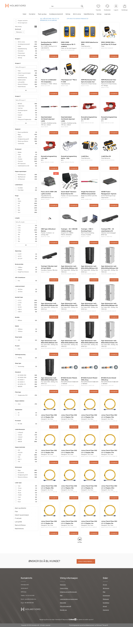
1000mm (20, 329)
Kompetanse (106, 595)
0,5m (19, 230)
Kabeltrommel (22, 80)
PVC (19, 457)
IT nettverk (21, 75)
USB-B (19, 311)
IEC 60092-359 (22, 377)
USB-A (20, 309)
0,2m (19, 225)
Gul (19, 205)
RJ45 (19, 305)
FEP (19, 450)
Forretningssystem (74, 625)
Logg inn (116, 6)
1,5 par (20, 488)
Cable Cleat (21, 106)
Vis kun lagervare (22, 22)
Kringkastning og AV (23, 139)
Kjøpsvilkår (63, 602)
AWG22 (20, 439)
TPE (19, 461)
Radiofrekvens (22, 86)
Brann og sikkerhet (23, 132)
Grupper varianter (23, 20)
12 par (19, 490)
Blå (19, 199)
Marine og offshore (23, 141)
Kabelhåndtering (89, 14)
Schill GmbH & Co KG (23, 166)
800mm (20, 320)
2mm (19, 404)
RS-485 (20, 423)
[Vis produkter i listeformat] (35, 26)
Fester (19, 117)
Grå (19, 203)
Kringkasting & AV (23, 475)
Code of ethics (64, 588)
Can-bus (20, 108)
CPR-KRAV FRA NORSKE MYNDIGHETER (77, 18)
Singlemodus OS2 (23, 395)
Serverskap (21, 366)
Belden (19, 152)
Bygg (19, 134)
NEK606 (20, 386)
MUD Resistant (22, 174)
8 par (19, 501)
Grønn (19, 201)
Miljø (61, 595)
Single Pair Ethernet (23, 272)
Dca (19, 280)
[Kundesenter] (107, 6)
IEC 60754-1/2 (22, 384)
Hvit (19, 208)
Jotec (19, 156)
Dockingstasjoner (22, 110)
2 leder (20, 495)
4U (18, 415)
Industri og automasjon (24, 73)
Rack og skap (42, 14)
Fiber (19, 70)
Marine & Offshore (23, 84)
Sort (19, 212)
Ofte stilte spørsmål (65, 606)
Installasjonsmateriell (56, 14)
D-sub (19, 112)
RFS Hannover (22, 163)
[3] (80, 539)
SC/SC (20, 307)
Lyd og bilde (21, 82)
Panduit (20, 159)
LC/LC (19, 300)
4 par (19, 499)
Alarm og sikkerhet (20, 508)
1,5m (19, 232)
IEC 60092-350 (22, 375)
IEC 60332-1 (21, 379)
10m (19, 234)
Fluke (19, 154)
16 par (19, 492)
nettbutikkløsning (86, 625)
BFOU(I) (20, 103)
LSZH (19, 455)
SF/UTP (20, 258)
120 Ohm (20, 291)
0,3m (19, 227)
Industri (20, 136)
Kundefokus (106, 602)
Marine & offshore (23, 477)
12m (19, 239)
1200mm (20, 331)
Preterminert (21, 53)
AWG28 (20, 441)
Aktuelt (105, 606)
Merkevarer (106, 599)
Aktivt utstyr (77, 14)
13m (19, 241)
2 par (19, 497)
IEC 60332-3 (21, 382)
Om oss (105, 584)
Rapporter (63, 584)
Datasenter (21, 472)
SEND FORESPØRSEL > (86, 561)
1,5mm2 (20, 434)
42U (19, 340)
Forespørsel (53, 56)
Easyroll (20, 115)
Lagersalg (107, 14)
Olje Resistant (21, 177)
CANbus (20, 267)
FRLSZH (20, 452)
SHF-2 (19, 459)
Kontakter (32, 14)
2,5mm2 (20, 437)
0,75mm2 (20, 432)
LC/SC (20, 302)
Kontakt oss (63, 610)
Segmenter (106, 610)
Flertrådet (21, 190)
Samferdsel (21, 143)
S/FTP (19, 256)
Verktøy (68, 14)
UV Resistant (21, 179)
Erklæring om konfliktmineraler (68, 592)
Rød (19, 210)
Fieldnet (20, 269)
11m (19, 236)
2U (18, 412)
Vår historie (106, 588)
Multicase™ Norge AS (102, 625)
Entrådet (20, 188)
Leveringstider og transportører (69, 599)
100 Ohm (20, 289)
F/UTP (19, 254)
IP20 (19, 349)
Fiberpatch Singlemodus (24, 119)
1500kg (20, 357)
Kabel (24, 14)
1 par (19, 486)
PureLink (20, 161)
